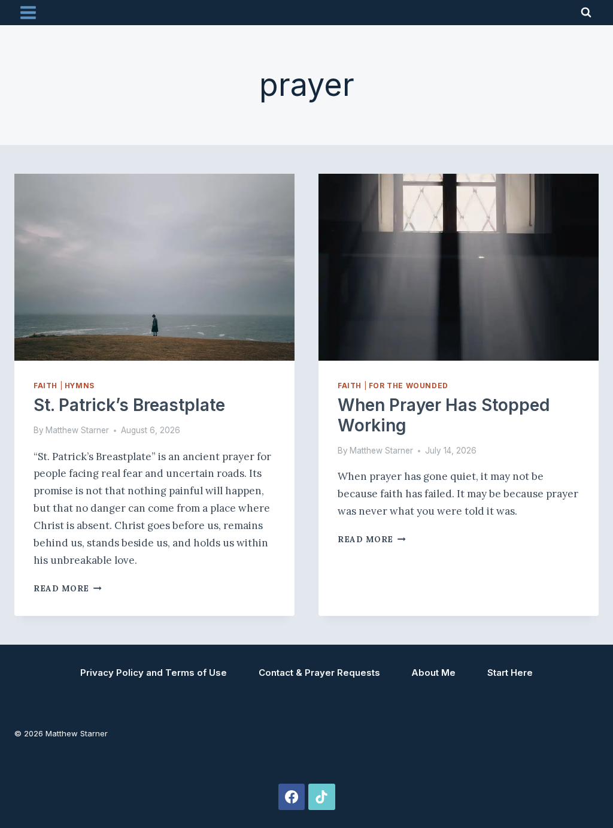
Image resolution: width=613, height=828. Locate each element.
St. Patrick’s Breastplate (129, 405)
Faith (45, 385)
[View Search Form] (586, 12)
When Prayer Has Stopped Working (444, 415)
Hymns (80, 385)
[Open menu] (28, 12)
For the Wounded (408, 385)
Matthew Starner (77, 430)
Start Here (510, 672)
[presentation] (154, 267)
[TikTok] (321, 797)
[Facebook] (291, 797)
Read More (68, 588)
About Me (433, 672)
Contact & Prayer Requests (319, 672)
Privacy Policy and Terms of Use (153, 672)
